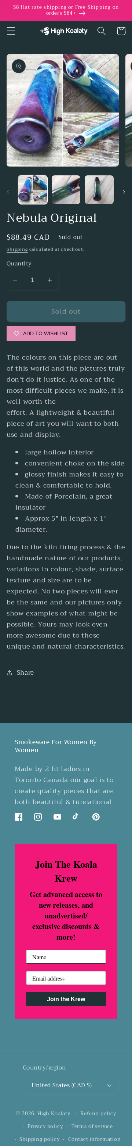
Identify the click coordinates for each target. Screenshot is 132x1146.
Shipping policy (39, 1139)
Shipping (17, 249)
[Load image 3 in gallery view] (99, 189)
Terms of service (92, 1126)
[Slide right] (124, 192)
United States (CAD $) (62, 1085)
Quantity (19, 264)
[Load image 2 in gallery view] (66, 189)
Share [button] (25, 672)
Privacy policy (45, 1126)
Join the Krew (66, 999)
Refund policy (98, 1113)
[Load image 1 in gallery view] (32, 189)
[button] (11, 31)
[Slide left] (8, 192)
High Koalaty (53, 1113)
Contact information (94, 1139)
